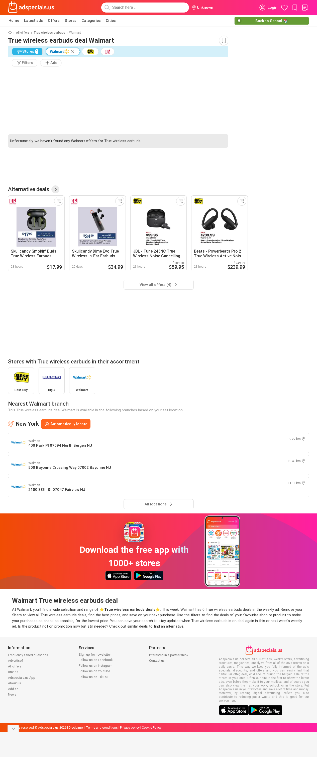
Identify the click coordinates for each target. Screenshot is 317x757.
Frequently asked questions (28, 655)
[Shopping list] (305, 8)
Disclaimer (76, 727)
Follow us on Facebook (96, 660)
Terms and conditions (102, 727)
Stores (70, 20)
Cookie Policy (151, 727)
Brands (13, 672)
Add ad (13, 689)
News (12, 694)
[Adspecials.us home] (31, 7)
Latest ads (33, 20)
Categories (91, 20)
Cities (111, 20)
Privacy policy (130, 727)
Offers (54, 20)
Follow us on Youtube (94, 671)
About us (14, 683)
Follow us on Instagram (96, 665)
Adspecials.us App (21, 677)
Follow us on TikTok (94, 677)
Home (14, 20)
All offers (23, 32)
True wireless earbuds (49, 32)
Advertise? (15, 660)
